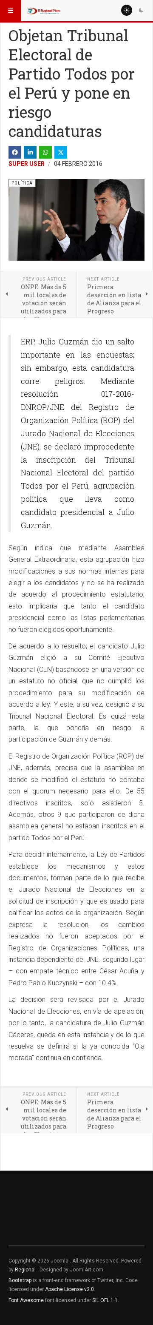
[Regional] (43, 10)
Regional (25, 1270)
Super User (26, 163)
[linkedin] (30, 152)
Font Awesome (26, 1300)
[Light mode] (126, 10)
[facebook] (14, 152)
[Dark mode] (141, 10)
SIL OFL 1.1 (105, 1300)
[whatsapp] (45, 152)
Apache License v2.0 (69, 1289)
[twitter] (60, 152)
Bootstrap (19, 1280)
